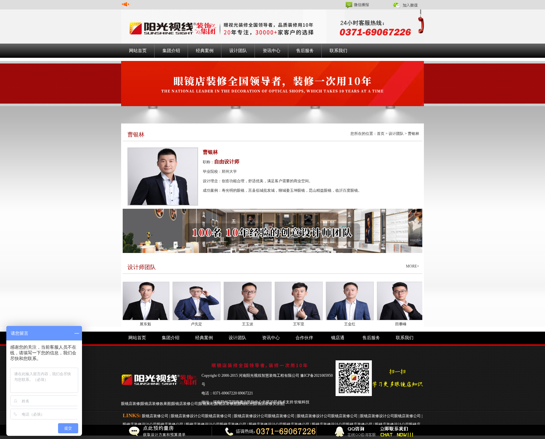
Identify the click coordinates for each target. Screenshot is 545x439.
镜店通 (337, 337)
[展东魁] (129, 300)
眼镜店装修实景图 (269, 403)
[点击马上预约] (121, 432)
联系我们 (338, 50)
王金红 (333, 324)
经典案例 (205, 50)
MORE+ (412, 266)
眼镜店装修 (130, 403)
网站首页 (138, 50)
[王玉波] (231, 300)
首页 (380, 133)
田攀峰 (384, 324)
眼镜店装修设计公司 (188, 416)
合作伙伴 (304, 337)
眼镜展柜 (206, 403)
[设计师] (272, 230)
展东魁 (128, 324)
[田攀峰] (384, 300)
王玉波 (231, 324)
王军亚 (282, 324)
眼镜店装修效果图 (156, 403)
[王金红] (333, 300)
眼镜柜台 (245, 403)
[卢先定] (180, 300)
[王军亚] (282, 300)
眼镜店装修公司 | (156, 416)
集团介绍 (171, 50)
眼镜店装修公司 (185, 403)
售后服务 (305, 50)
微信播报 (361, 5)
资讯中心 (271, 50)
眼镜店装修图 (225, 403)
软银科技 (301, 402)
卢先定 (179, 324)
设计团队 (238, 50)
